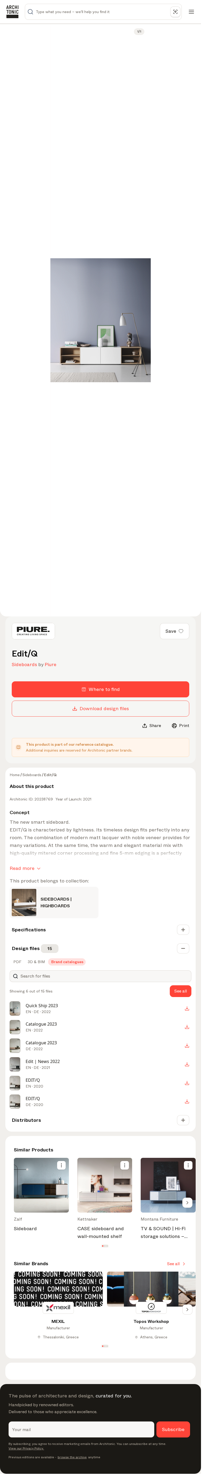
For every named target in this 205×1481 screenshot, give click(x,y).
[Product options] (61, 1165)
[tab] (16, 961)
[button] (102, 1246)
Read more (22, 868)
